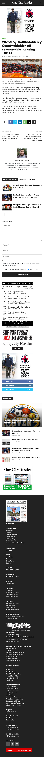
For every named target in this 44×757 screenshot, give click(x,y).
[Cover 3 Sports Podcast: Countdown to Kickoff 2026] (7, 187)
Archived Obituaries (12, 592)
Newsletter (9, 530)
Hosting (8, 650)
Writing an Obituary (12, 594)
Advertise (9, 550)
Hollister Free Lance (12, 691)
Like (30, 381)
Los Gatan (9, 695)
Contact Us (9, 533)
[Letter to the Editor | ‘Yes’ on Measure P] (6, 442)
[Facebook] (10, 122)
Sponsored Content (12, 656)
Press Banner (10, 699)
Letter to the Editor (12, 535)
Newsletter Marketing (13, 660)
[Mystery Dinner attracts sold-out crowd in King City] (6, 433)
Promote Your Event (12, 609)
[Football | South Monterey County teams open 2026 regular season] (7, 197)
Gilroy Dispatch (11, 687)
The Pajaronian (11, 703)
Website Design (11, 648)
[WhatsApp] (25, 122)
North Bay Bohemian (12, 678)
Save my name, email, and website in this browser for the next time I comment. (21, 264)
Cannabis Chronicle (12, 716)
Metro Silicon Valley (12, 676)
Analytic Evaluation (12, 658)
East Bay (9, 718)
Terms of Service (11, 541)
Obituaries (9, 590)
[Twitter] (15, 122)
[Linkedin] (20, 122)
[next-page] (6, 214)
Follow (29, 385)
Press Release (10, 537)
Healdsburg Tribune (12, 689)
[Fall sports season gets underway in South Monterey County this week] (7, 207)
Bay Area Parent (11, 712)
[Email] (29, 122)
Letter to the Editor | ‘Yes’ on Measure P (25, 440)
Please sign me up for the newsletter (15, 269)
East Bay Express (11, 672)
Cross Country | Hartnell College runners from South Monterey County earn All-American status (32, 137)
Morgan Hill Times (11, 697)
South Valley (10, 720)
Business (9, 559)
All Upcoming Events (12, 603)
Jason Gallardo (6, 56)
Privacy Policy (10, 539)
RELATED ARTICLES (10, 180)
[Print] (34, 122)
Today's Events (10, 605)
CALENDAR (9, 601)
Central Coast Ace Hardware (15, 616)
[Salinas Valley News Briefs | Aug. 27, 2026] (6, 459)
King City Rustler (11, 693)
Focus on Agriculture (12, 576)
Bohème (8, 714)
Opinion (8, 563)
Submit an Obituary (12, 596)
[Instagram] (12, 744)
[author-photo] (22, 153)
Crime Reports (10, 561)
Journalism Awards (12, 729)
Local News (10, 557)
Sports (4, 38)
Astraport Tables (11, 618)
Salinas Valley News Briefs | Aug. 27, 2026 (26, 457)
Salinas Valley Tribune (13, 701)
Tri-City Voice (10, 705)
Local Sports (10, 583)
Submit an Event (11, 607)
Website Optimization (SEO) (15, 652)
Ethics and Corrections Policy (15, 543)
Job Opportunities (12, 727)
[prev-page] (3, 214)
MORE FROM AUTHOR (27, 180)
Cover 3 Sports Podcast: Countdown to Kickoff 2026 (22, 421)
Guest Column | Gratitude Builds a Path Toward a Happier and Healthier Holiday (10, 137)
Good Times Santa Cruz (13, 674)
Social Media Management (14, 654)
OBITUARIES (10, 588)
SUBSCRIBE (10, 524)
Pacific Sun (9, 680)
